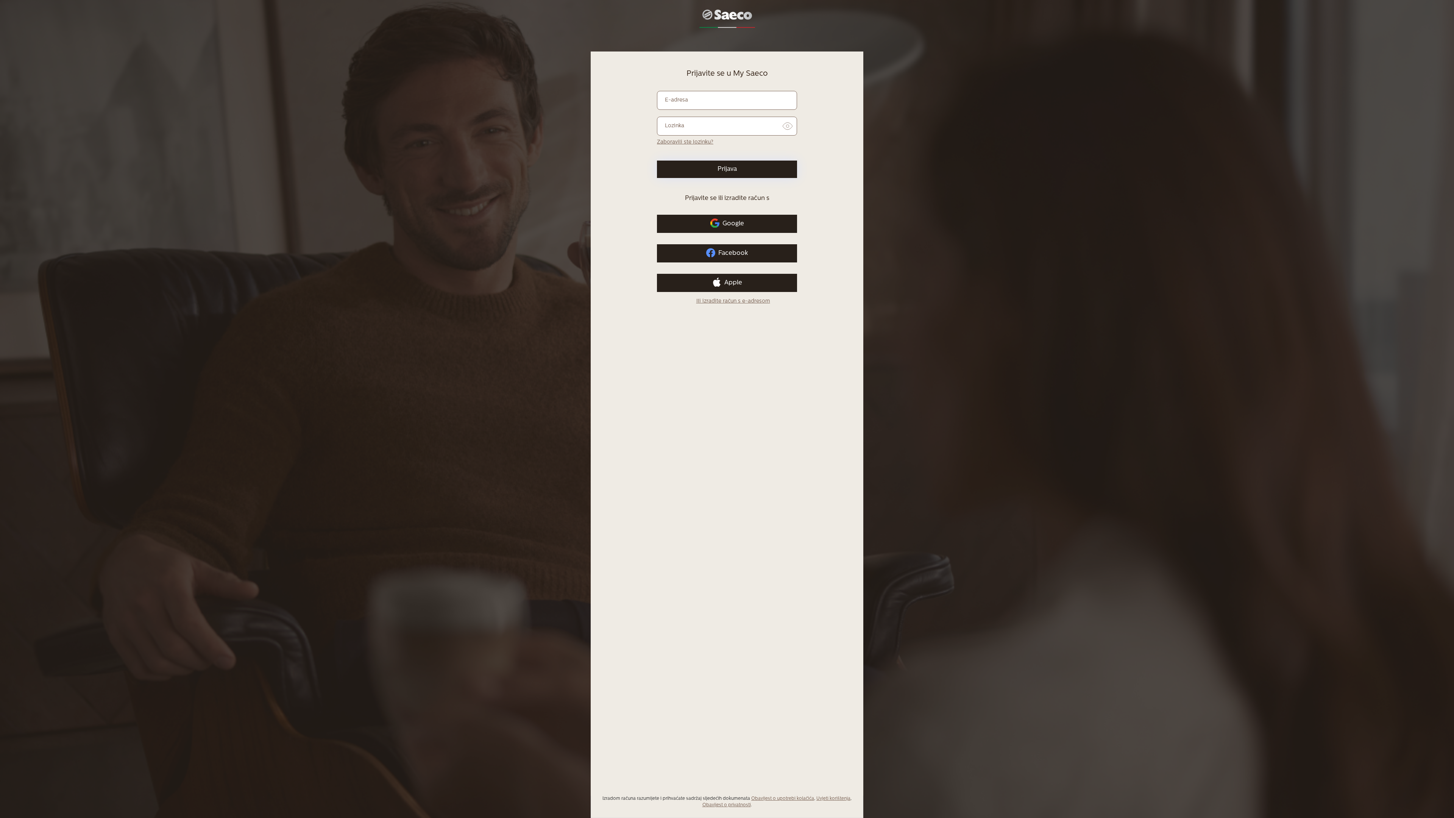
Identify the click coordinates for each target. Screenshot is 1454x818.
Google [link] (733, 223)
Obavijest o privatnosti (726, 805)
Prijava (727, 169)
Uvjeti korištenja (833, 798)
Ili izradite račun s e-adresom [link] (733, 301)
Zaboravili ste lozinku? (685, 142)
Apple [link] (733, 282)
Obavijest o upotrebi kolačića (782, 798)
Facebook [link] (733, 253)
